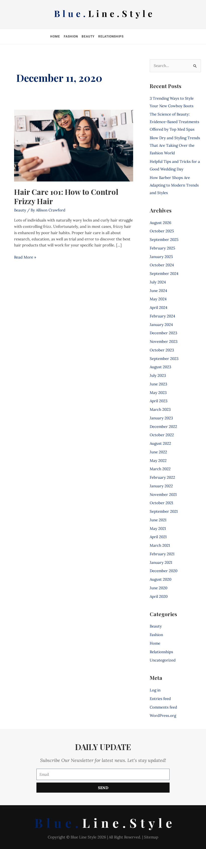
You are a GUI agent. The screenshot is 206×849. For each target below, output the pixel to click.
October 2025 (162, 231)
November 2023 (163, 341)
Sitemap (151, 837)
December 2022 (163, 426)
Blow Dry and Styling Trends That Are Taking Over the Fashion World (175, 145)
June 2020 (158, 587)
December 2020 (163, 570)
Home (55, 36)
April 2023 (158, 400)
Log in (155, 690)
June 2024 (158, 290)
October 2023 (162, 350)
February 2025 (162, 248)
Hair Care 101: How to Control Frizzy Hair (66, 196)
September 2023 (164, 358)
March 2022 (160, 468)
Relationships (111, 36)
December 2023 (163, 332)
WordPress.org (163, 715)
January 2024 (161, 324)
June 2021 (158, 520)
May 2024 (158, 299)
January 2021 (161, 562)
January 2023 (161, 418)
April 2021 (158, 536)
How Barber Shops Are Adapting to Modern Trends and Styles (174, 185)
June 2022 (158, 452)
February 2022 (162, 477)
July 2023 (158, 375)
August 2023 (160, 366)
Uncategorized (163, 660)
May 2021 (158, 528)
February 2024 (162, 316)
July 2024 (158, 282)
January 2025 (161, 256)
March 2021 (160, 545)
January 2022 (161, 486)
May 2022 (158, 460)
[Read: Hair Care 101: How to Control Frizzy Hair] (73, 145)
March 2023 (160, 409)
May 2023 (158, 392)
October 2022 (162, 434)
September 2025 (164, 239)
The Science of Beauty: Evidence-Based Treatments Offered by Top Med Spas (174, 122)
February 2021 (162, 553)
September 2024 (164, 273)
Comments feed (163, 707)
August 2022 (160, 443)
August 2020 (160, 579)
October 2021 (161, 502)
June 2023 (158, 384)
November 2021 (163, 494)
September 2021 (164, 511)
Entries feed (160, 698)
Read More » (25, 257)
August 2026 (160, 222)
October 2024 (162, 265)
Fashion (71, 36)
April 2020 (159, 596)
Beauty (88, 36)
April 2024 (158, 307)
